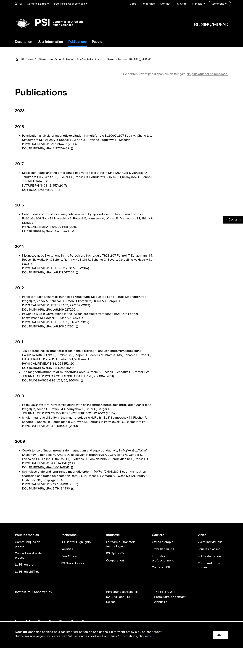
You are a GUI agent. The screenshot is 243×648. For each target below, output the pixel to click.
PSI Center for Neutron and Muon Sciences (47, 59)
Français (197, 3)
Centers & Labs (36, 3)
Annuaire (160, 602)
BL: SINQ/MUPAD (211, 24)
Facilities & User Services (69, 3)
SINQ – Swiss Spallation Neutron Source (101, 59)
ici (151, 636)
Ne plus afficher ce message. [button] (207, 74)
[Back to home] (49, 22)
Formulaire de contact (170, 597)
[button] (233, 220)
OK (219, 635)
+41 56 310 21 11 (165, 591)
